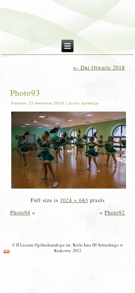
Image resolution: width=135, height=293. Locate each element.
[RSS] (6, 251)
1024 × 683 (74, 200)
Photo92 (115, 212)
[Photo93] (69, 187)
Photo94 (20, 212)
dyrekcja (90, 103)
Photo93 (25, 92)
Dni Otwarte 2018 (99, 67)
